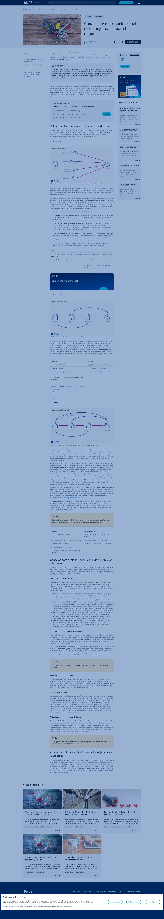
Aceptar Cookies (15, 906)
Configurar (84, 902)
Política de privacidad (49, 904)
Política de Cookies (32, 904)
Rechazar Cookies (134, 902)
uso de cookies (19, 904)
